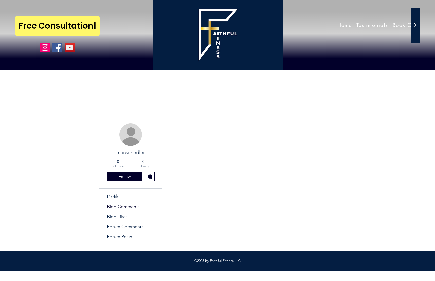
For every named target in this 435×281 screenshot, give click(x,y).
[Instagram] (45, 47)
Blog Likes (117, 216)
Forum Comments (125, 226)
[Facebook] (57, 47)
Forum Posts (119, 236)
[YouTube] (70, 47)
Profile (113, 196)
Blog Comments (123, 206)
